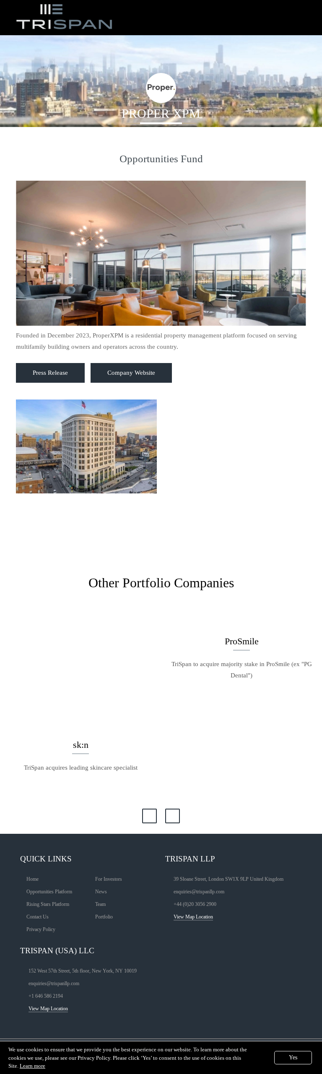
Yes (293, 1057)
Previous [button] (149, 816)
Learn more (32, 1066)
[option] (80, 701)
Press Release (50, 372)
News (101, 892)
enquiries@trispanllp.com (199, 892)
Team (100, 904)
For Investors (108, 879)
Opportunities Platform (49, 892)
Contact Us (37, 917)
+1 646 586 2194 (46, 996)
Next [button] (172, 816)
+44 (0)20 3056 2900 (195, 904)
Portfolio (104, 917)
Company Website (131, 372)
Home (32, 879)
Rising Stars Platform (47, 904)
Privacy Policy (40, 929)
